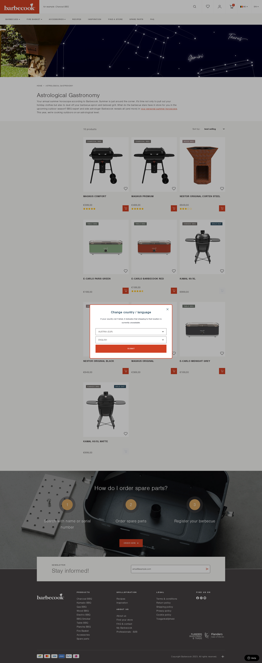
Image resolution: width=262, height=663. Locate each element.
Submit (131, 348)
